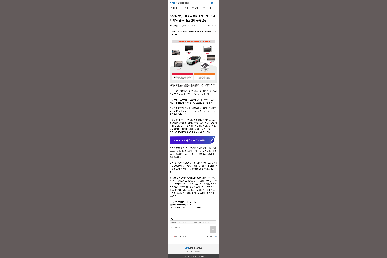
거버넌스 (195, 8)
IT (210, 8)
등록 (213, 230)
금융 (216, 8)
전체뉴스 (174, 8)
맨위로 (197, 251)
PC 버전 (189, 251)
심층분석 (184, 8)
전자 (203, 8)
